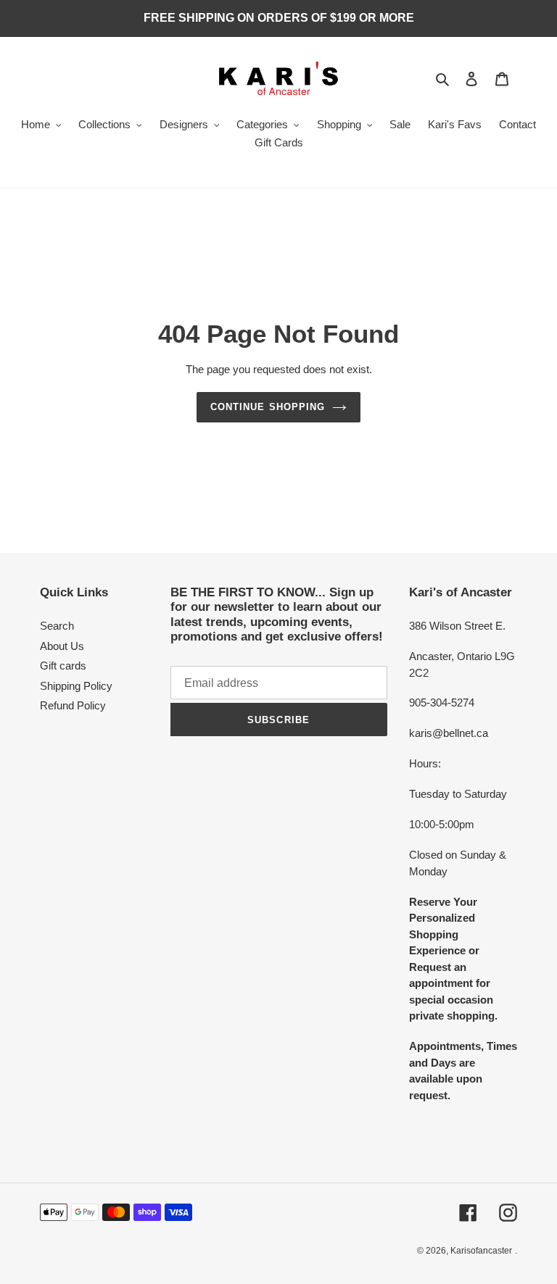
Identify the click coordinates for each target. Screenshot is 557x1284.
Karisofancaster (481, 1251)
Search (57, 626)
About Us (62, 646)
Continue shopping (267, 406)
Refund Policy (73, 705)
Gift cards (63, 665)
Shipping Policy (76, 686)
